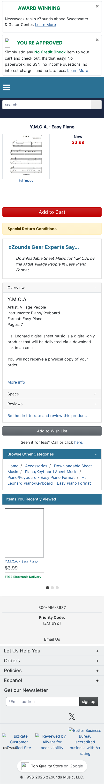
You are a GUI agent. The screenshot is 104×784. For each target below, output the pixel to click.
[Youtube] (92, 718)
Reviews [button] (52, 404)
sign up (88, 701)
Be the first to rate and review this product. (47, 415)
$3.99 (11, 567)
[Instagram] (52, 718)
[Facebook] (32, 718)
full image (26, 180)
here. (78, 442)
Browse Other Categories (52, 454)
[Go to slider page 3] (56, 586)
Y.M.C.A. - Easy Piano (21, 561)
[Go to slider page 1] (47, 586)
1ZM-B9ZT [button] (52, 620)
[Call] (93, 87)
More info (16, 382)
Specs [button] (52, 394)
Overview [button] (52, 288)
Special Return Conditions (32, 228)
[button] (6, 87)
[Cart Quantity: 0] (73, 87)
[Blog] (12, 718)
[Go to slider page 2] (52, 586)
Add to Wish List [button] (52, 431)
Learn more (45, 24)
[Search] (96, 104)
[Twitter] (72, 718)
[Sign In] (84, 87)
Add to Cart (52, 212)
